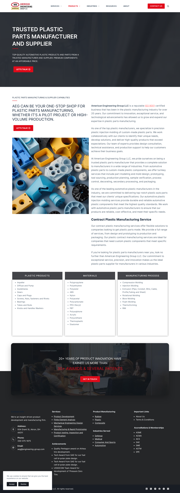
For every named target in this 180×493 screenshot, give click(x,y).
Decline (23, 484)
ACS (138, 439)
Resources (111, 6)
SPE (138, 452)
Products (73, 6)
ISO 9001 (150, 105)
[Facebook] (159, 489)
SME (138, 445)
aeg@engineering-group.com (31, 449)
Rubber (98, 416)
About (126, 6)
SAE (138, 442)
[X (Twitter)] (151, 489)
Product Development (64, 416)
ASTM (138, 448)
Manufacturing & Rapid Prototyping (70, 429)
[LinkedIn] (147, 489)
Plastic (98, 419)
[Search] (168, 6)
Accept (12, 484)
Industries (92, 6)
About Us (140, 416)
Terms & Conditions (145, 419)
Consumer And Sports (105, 442)
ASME (138, 432)
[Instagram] (164, 489)
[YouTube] (155, 489)
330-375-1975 (24, 441)
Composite (100, 423)
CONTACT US (156, 6)
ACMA (139, 436)
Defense (98, 436)
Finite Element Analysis (64, 419)
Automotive (100, 445)
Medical (98, 439)
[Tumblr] (168, 489)
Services (55, 6)
